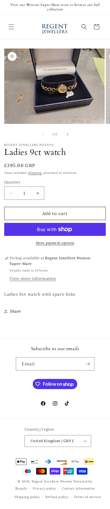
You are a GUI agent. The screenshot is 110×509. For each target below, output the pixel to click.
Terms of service (87, 497)
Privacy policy (44, 488)
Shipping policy (27, 497)
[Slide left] (42, 134)
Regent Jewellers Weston (52, 481)
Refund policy (56, 497)
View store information (33, 278)
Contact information (78, 488)
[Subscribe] (88, 363)
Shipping (35, 173)
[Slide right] (67, 134)
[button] (11, 27)
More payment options (55, 243)
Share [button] (15, 311)
